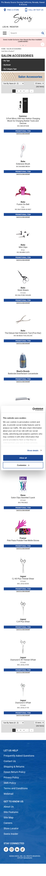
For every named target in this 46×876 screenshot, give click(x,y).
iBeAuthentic (27, 858)
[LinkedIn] (17, 849)
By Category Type (10, 69)
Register (14, 27)
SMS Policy (10, 782)
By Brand (7, 65)
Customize (21, 465)
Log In (5, 27)
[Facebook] (6, 849)
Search (43, 33)
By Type (7, 61)
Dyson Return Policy (14, 772)
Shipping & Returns (14, 766)
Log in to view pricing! (23, 133)
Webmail (8, 793)
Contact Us (10, 761)
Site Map (8, 817)
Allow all (23, 458)
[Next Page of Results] (31, 91)
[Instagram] (11, 849)
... (27, 91)
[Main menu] (4, 33)
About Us (9, 806)
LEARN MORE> (23, 41)
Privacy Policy (11, 777)
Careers (8, 822)
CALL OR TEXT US (36, 10)
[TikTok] (22, 849)
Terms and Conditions (16, 788)
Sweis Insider (11, 833)
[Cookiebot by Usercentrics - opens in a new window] (32, 409)
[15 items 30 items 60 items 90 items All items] (39, 83)
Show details (32, 450)
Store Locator (11, 828)
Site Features (11, 812)
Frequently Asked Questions (19, 755)
